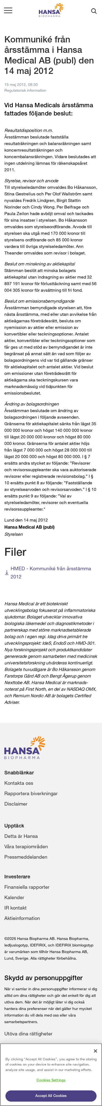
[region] (51, 1074)
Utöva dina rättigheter (28, 1033)
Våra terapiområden (26, 846)
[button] (8, 11)
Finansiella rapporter (27, 887)
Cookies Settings (51, 1080)
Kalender (14, 897)
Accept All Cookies (50, 1096)
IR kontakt (15, 908)
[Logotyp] (51, 11)
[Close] (95, 1051)
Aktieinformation (22, 918)
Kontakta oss (18, 783)
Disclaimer (15, 804)
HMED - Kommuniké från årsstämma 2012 (51, 572)
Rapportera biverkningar (31, 793)
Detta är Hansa (21, 836)
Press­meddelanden (25, 857)
